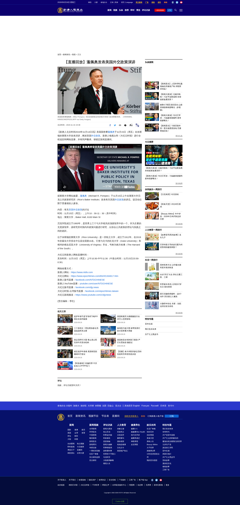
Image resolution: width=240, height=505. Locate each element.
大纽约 (69, 406)
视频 (115, 10)
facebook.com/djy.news (87, 287)
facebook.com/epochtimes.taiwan (101, 291)
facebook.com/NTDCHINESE (90, 280)
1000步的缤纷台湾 (153, 455)
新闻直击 (92, 441)
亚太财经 (92, 460)
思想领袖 (106, 441)
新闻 (110, 10)
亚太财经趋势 (94, 457)
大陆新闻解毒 (108, 460)
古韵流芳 (120, 435)
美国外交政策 (75, 209)
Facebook (173, 2)
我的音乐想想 (152, 460)
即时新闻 (71, 447)
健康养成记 (135, 438)
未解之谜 (120, 429)
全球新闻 (92, 429)
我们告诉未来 (150, 329)
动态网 (140, 485)
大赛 (96, 2)
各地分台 (104, 2)
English (136, 406)
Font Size (131, 125)
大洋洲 (91, 406)
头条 (121, 10)
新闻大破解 (107, 444)
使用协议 (102, 480)
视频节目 (93, 416)
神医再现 (134, 441)
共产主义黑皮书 (151, 334)
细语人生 (106, 463)
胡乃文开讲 (135, 435)
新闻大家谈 (107, 429)
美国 (74, 55)
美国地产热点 (122, 451)
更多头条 (179, 136)
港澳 (76, 430)
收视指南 (82, 480)
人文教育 (121, 425)
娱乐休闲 (151, 425)
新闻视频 (93, 425)
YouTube (181, 2)
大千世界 (150, 448)
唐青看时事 (107, 451)
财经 (76, 436)
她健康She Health (138, 432)
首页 (59, 55)
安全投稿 (112, 480)
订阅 (172, 416)
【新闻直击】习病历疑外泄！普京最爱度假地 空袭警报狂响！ (170, 128)
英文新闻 (139, 2)
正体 (111, 2)
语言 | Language (127, 2)
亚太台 (118, 406)
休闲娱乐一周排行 (153, 189)
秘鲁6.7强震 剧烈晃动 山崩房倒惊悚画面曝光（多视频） (171, 107)
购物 (165, 2)
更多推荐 (179, 183)
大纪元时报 (84, 485)
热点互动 (106, 432)
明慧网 (131, 485)
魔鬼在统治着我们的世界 (172, 441)
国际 (69, 430)
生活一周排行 (151, 260)
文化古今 (120, 448)
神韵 (89, 2)
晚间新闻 (92, 438)
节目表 (105, 416)
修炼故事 (166, 467)
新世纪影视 (158, 485)
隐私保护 (92, 480)
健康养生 (135, 425)
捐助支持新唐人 (131, 416)
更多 (167, 485)
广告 (146, 2)
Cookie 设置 (120, 501)
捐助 (153, 2)
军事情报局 (107, 448)
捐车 (159, 2)
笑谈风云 (120, 432)
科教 (76, 439)
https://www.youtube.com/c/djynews (93, 295)
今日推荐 (149, 142)
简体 (116, 2)
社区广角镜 (93, 454)
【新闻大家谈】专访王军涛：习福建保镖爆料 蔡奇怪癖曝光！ (170, 118)
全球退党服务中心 (119, 485)
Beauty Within (152, 444)
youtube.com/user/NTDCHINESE (96, 283)
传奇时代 (166, 432)
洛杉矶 (83, 406)
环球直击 (92, 432)
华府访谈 (92, 448)
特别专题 (149, 319)
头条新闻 (149, 62)
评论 (69, 436)
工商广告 (166, 470)
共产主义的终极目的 (170, 438)
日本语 (163, 406)
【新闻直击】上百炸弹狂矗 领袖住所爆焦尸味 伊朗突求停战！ (171, 86)
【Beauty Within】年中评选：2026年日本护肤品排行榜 (170, 216)
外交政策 (95, 135)
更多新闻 (179, 224)
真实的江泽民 (167, 448)
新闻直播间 (160, 10)
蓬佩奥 (111, 132)
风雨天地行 (166, 454)
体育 (83, 433)
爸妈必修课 (121, 444)
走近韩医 (134, 444)
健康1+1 (134, 429)
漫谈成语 (120, 441)
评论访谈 (146, 10)
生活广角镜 (151, 429)
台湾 (76, 433)
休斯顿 (98, 406)
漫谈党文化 (166, 463)
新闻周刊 (92, 444)
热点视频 (80, 444)
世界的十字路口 (109, 454)
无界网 (148, 485)
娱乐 (83, 430)
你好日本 (150, 432)
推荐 (127, 10)
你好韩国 (150, 435)
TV (170, 10)
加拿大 (76, 406)
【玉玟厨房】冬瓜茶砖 (169, 194)
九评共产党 (166, 444)
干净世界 (95, 485)
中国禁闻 (92, 435)
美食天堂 (150, 438)
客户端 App (143, 480)
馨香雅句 (120, 438)
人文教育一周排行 (153, 230)
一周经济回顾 (94, 451)
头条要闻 (71, 444)
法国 (104, 406)
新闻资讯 (66, 55)
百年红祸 (148, 324)
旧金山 (111, 406)
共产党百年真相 (168, 435)
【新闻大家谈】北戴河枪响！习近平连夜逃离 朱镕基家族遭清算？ (170, 96)
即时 (132, 10)
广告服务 (122, 480)
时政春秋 (106, 438)
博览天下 (71, 450)
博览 (138, 10)
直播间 (116, 416)
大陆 (69, 439)
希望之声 (105, 485)
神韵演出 (71, 453)
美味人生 (150, 441)
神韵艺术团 (73, 485)
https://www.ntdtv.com (82, 272)
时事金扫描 (107, 435)
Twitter (177, 2)
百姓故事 (166, 460)
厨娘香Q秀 (151, 451)
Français (145, 406)
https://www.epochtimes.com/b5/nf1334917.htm (94, 276)
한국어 (171, 406)
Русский (154, 406)
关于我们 (72, 480)
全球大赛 (80, 453)
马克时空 (106, 457)
